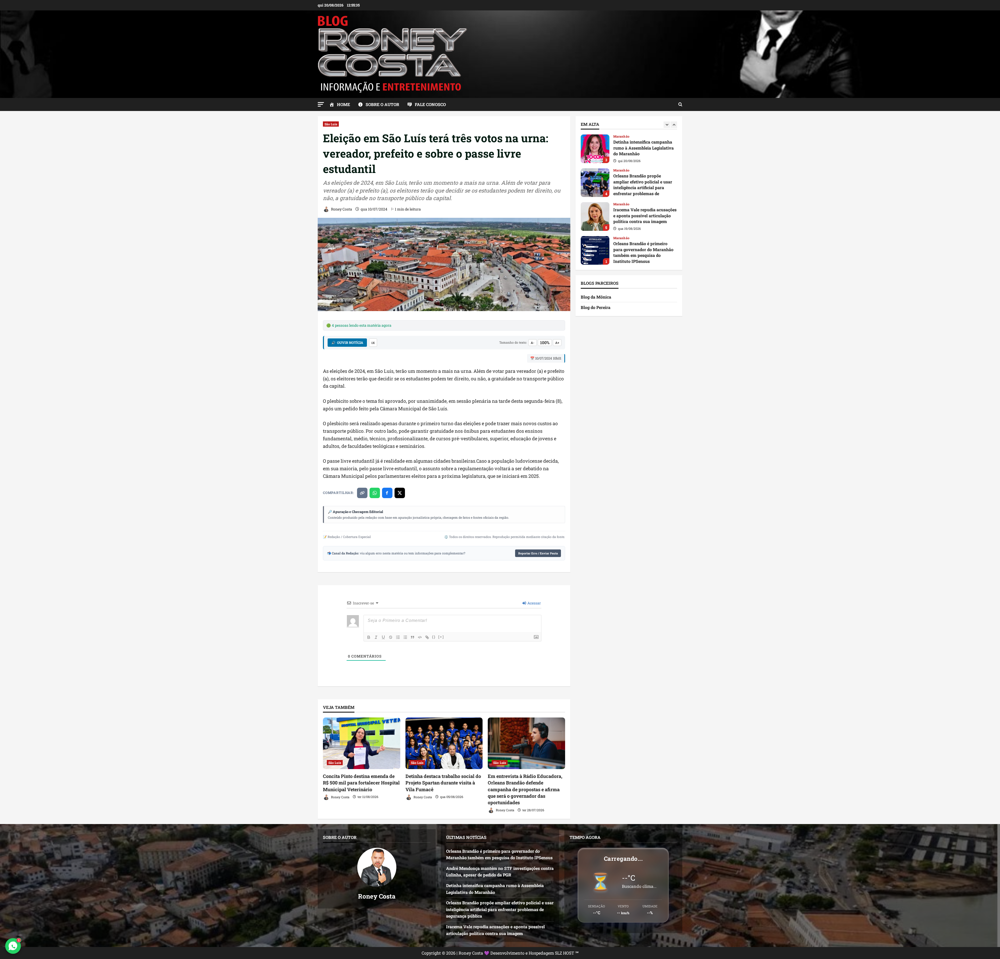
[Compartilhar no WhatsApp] (375, 493)
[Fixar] (390, 637)
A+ (557, 343)
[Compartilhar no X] (400, 493)
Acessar (534, 603)
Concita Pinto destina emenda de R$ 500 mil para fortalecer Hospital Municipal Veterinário (361, 782)
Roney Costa (341, 209)
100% (544, 342)
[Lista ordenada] (398, 637)
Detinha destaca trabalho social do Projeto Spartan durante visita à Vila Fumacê (443, 782)
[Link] (427, 637)
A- (532, 343)
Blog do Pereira (595, 307)
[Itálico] (376, 637)
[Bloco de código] (419, 637)
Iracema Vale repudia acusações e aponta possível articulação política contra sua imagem (595, 182)
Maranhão (621, 136)
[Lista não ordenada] (405, 637)
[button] (321, 104)
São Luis (330, 124)
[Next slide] (674, 124)
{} (434, 637)
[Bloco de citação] (412, 637)
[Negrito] (368, 637)
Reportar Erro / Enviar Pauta (538, 553)
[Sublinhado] (383, 637)
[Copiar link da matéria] (362, 493)
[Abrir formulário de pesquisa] (680, 104)
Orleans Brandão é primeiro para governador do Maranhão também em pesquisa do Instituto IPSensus (595, 216)
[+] (441, 637)
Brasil (617, 237)
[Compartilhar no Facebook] (387, 493)
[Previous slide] (667, 124)
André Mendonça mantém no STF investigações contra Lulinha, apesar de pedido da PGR (595, 250)
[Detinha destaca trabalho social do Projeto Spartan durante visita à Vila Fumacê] (444, 743)
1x (373, 343)
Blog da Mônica (596, 297)
